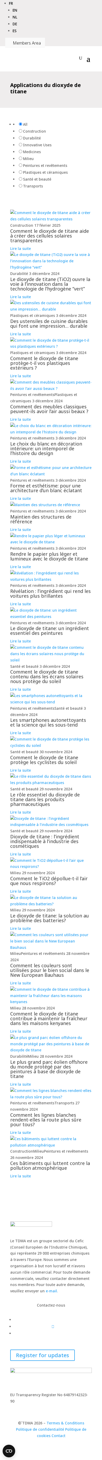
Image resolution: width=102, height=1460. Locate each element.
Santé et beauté (37, 179)
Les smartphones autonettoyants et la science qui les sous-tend (48, 722)
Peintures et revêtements (45, 165)
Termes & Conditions (65, 1422)
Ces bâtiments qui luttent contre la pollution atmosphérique (50, 1165)
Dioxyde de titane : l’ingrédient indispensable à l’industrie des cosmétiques (44, 841)
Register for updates (42, 1355)
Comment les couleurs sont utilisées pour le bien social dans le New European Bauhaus (49, 970)
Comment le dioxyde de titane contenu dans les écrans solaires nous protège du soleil (46, 676)
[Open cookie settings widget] (9, 1451)
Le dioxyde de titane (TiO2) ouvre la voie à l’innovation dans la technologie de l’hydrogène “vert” (50, 284)
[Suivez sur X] (53, 1326)
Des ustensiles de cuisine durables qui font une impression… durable (49, 323)
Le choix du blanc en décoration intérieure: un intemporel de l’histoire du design (46, 448)
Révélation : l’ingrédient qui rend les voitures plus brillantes (50, 593)
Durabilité (32, 138)
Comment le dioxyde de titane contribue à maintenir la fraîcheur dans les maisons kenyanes (48, 1018)
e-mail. (52, 1290)
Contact (58, 1435)
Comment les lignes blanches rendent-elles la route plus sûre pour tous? (45, 1120)
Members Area (25, 43)
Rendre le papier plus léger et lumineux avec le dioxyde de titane (49, 556)
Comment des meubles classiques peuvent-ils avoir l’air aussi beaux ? (49, 408)
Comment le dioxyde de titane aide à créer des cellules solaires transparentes (49, 236)
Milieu (28, 158)
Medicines (32, 151)
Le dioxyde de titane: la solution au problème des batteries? (49, 918)
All (25, 124)
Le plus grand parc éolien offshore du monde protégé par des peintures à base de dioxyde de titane (49, 1069)
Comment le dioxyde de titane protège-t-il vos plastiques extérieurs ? (44, 363)
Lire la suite (20, 248)
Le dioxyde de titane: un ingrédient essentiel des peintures (49, 630)
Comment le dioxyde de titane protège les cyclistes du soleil (44, 759)
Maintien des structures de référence (40, 519)
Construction (34, 131)
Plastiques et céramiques (45, 172)
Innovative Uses (37, 144)
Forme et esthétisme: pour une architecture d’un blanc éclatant (46, 488)
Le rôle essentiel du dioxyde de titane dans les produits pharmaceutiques (45, 799)
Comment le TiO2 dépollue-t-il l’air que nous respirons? (49, 880)
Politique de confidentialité (40, 1429)
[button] (11, 3)
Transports (33, 185)
